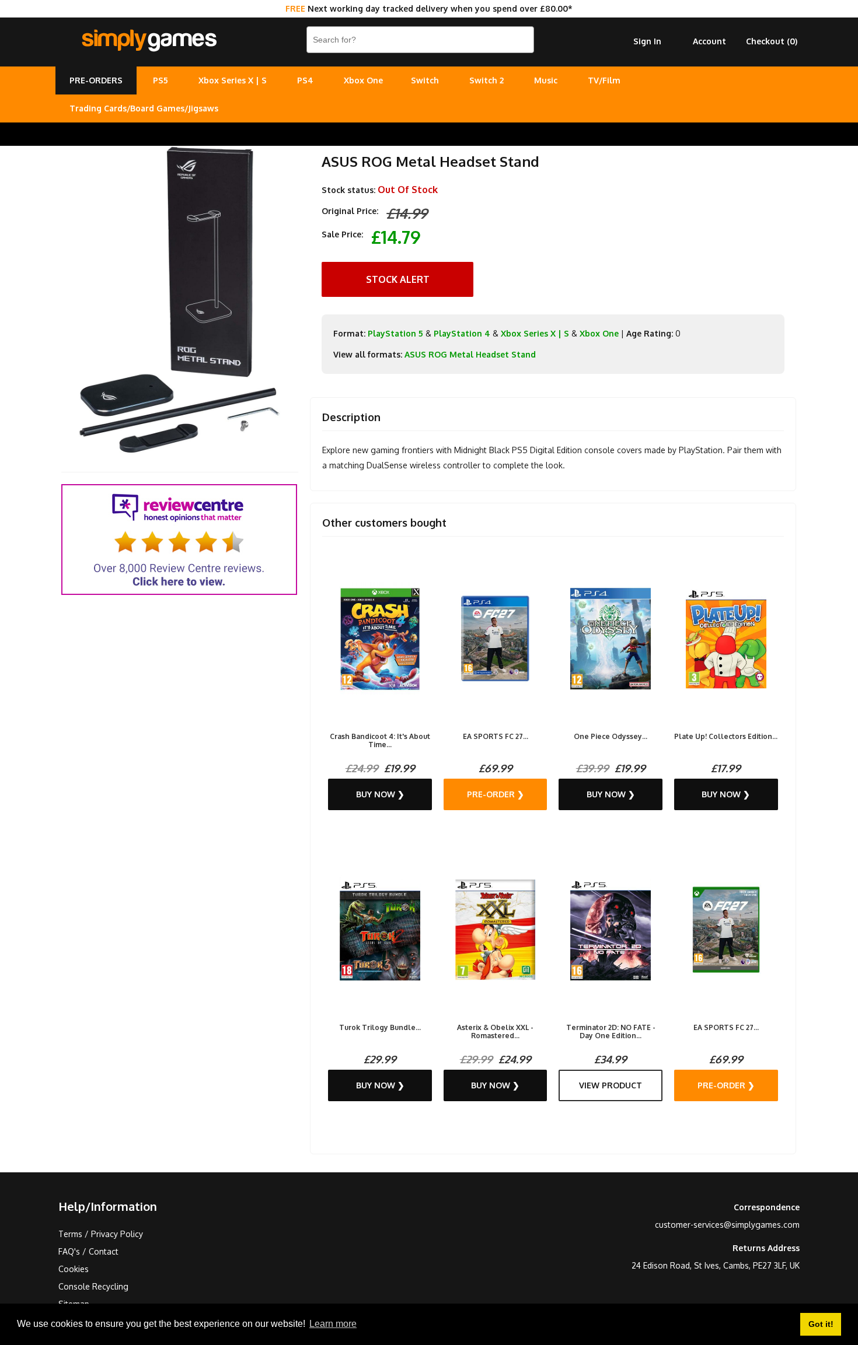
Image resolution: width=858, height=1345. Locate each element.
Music (545, 80)
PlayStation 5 (395, 333)
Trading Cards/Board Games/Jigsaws (143, 108)
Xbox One (363, 80)
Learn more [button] (333, 1324)
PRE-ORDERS (96, 80)
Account (709, 41)
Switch (425, 80)
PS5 (160, 80)
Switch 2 (486, 80)
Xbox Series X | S (232, 80)
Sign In (647, 41)
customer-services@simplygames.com (727, 1225)
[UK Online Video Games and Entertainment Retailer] (149, 40)
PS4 (305, 80)
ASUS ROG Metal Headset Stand (470, 354)
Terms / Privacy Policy (100, 1234)
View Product (610, 1085)
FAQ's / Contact (88, 1251)
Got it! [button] (820, 1324)
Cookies (73, 1269)
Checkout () (771, 41)
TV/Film (604, 80)
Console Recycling (93, 1286)
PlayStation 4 (462, 333)
